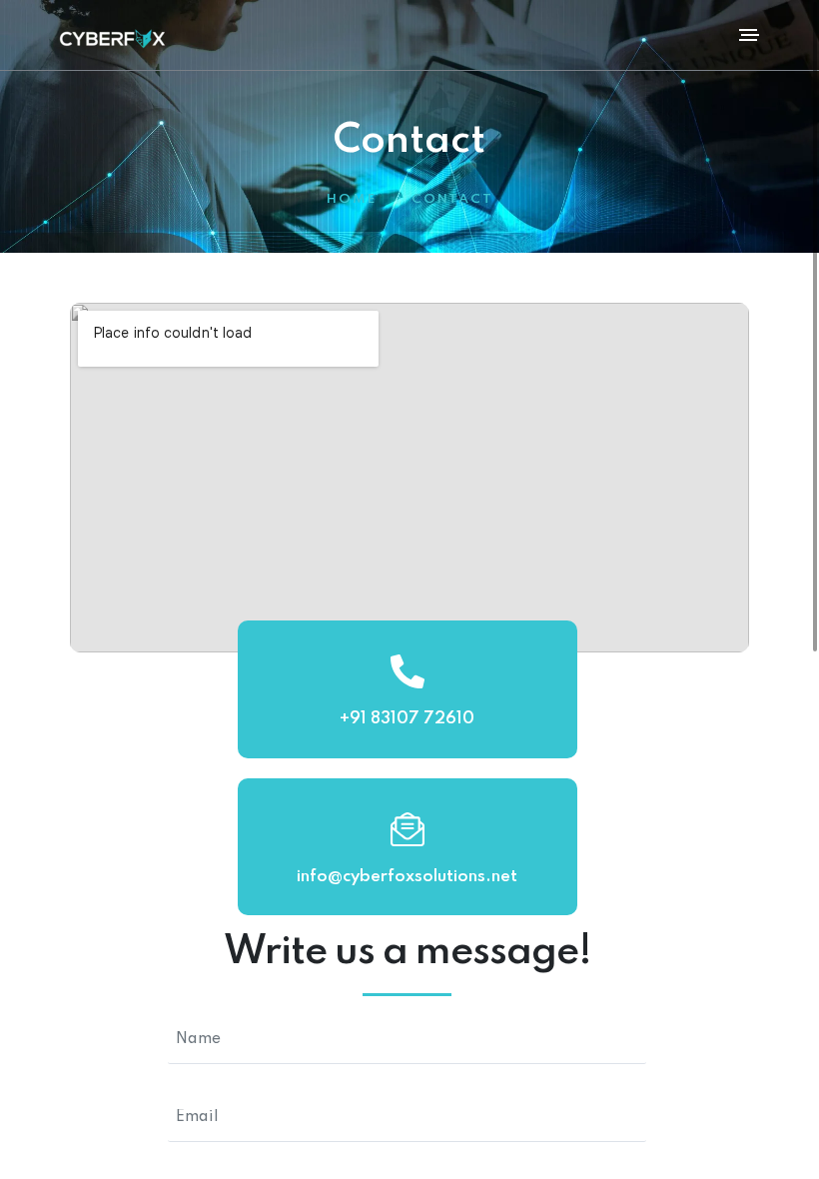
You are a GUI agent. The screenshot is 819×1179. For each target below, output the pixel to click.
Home (352, 199)
